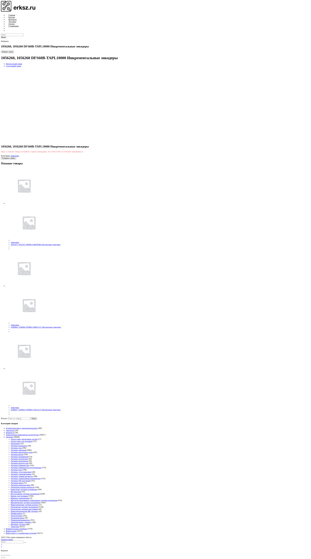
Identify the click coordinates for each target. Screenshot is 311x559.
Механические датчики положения (25, 503)
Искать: (4, 418)
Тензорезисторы (17, 518)
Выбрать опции (7, 52)
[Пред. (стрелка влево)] (2, 557)
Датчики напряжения (19, 457)
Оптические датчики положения (24, 507)
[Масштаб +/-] (9, 555)
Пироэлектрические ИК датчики (24, 511)
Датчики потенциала (19, 461)
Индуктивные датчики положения (25, 494)
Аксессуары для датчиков (21, 441)
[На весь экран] (7, 555)
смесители (10, 430)
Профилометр (16, 513)
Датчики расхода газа (19, 463)
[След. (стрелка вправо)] (4, 557)
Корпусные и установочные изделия (21, 533)
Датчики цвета (17, 483)
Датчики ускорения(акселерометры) (26, 478)
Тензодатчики (16, 516)
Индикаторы (16, 492)
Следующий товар (13, 66)
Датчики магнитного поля (22, 452)
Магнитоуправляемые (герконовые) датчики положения (34, 500)
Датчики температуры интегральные (26, 468)
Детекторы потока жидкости (22, 487)
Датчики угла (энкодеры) (21, 472)
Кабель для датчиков (19, 496)
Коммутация (11, 531)
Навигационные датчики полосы (24, 505)
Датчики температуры (20, 465)
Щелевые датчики (18, 524)
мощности (10, 433)
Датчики (9, 437)
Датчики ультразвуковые (21, 474)
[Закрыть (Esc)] (2, 555)
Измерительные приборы (16, 529)
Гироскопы (15, 444)
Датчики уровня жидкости (22, 476)
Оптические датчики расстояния (24, 509)
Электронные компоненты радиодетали (22, 435)
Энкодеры (15, 156)
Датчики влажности (19, 446)
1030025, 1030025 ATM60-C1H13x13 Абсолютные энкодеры (35, 410)
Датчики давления (18, 450)
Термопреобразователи (20, 520)
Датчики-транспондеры (20, 485)
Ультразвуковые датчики (21, 522)
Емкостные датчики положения (24, 489)
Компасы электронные (20, 498)
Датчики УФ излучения (20, 481)
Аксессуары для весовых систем (24, 439)
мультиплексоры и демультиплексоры (21, 428)
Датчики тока (16, 470)
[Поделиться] (4, 555)
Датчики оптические (19, 459)
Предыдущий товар (14, 64)
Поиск (34, 418)
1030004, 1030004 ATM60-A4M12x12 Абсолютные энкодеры (36, 327)
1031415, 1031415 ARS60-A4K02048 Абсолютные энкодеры (35, 245)
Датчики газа (16, 448)
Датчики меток (17, 454)
